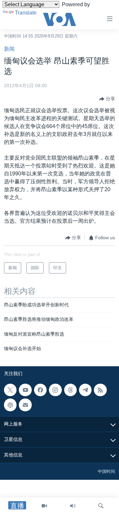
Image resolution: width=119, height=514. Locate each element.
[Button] (107, 99)
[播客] (10, 405)
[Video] (44, 506)
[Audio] (73, 506)
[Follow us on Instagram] (55, 390)
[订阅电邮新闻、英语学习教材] (25, 405)
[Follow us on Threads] (70, 390)
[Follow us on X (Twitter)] (10, 390)
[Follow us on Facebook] (40, 390)
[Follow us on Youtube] (25, 390)
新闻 (9, 49)
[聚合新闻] (100, 390)
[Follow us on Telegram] (85, 390)
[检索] (101, 506)
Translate (26, 12)
